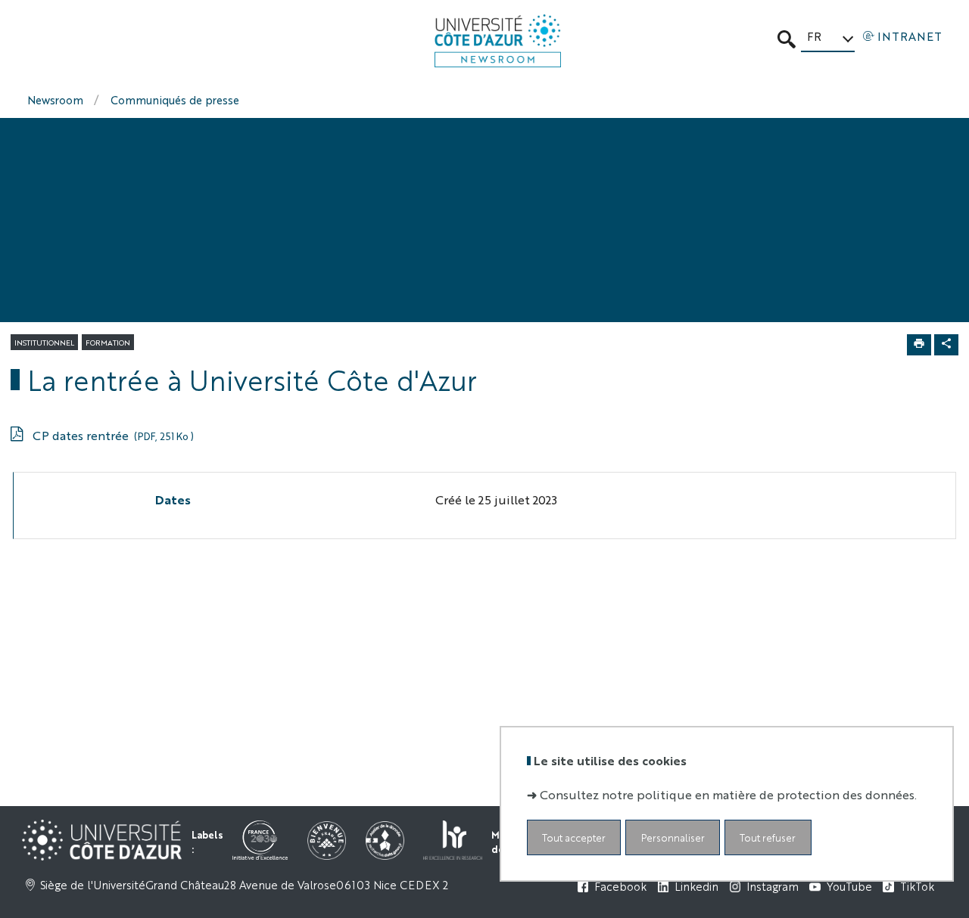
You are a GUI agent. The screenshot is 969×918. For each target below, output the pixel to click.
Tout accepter (574, 836)
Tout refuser (768, 836)
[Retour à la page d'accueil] (498, 40)
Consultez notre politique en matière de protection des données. (728, 794)
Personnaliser (673, 836)
